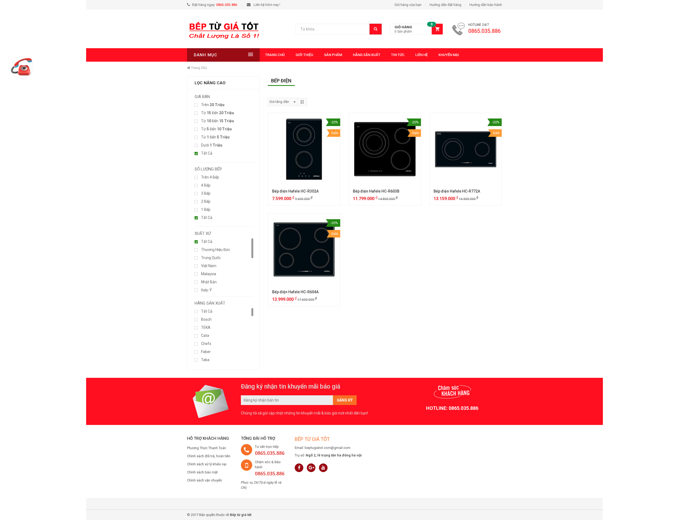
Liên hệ (421, 55)
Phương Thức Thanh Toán (206, 448)
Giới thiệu (304, 55)
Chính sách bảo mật (202, 472)
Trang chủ (275, 55)
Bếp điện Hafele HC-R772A (457, 191)
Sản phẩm (333, 55)
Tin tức (398, 55)
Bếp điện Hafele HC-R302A (295, 191)
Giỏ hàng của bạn (408, 5)
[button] (416, 29)
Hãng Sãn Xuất (366, 55)
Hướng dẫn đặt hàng (445, 5)
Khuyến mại (448, 55)
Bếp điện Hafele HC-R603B (376, 191)
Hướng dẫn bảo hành (485, 5)
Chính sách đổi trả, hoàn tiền (208, 456)
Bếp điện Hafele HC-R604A (295, 292)
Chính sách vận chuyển (204, 480)
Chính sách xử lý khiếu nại (206, 464)
